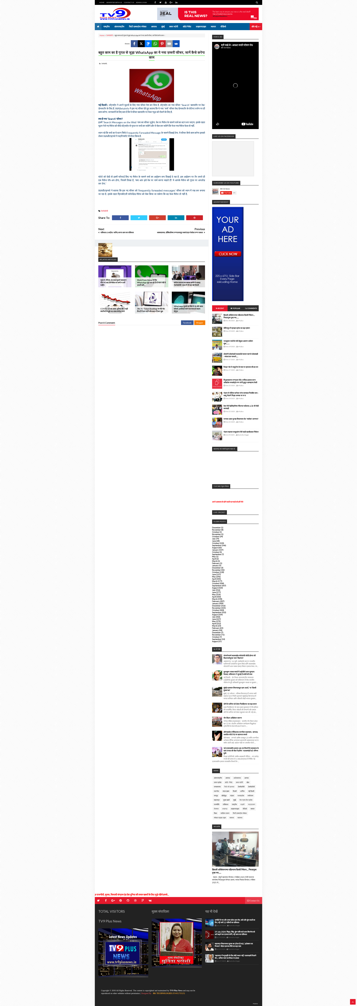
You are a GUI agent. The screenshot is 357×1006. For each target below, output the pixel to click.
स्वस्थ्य (232, 818)
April (214, 559)
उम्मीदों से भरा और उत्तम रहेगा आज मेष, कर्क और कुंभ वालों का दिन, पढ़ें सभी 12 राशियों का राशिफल (235, 921)
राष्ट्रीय (234, 804)
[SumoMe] (176, 43)
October (215, 532)
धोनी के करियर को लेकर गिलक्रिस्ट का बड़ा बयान (240, 704)
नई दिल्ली (251, 791)
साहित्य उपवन (225, 813)
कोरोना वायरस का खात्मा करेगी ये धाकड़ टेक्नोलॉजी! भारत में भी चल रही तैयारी (187, 283)
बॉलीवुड (224, 795)
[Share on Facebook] (120, 218)
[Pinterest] (162, 43)
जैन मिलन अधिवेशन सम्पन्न (233, 718)
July (213, 539)
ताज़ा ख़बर (226, 791)
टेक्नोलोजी (251, 787)
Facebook (187, 322)
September (216, 545)
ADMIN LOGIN (141, 2)
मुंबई (234, 800)
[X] (141, 43)
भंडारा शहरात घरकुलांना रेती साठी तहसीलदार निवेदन (241, 432)
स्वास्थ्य (239, 818)
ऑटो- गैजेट (228, 782)
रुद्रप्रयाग (251, 804)
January (215, 550)
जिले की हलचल (229, 787)
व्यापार (253, 809)
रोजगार (216, 809)
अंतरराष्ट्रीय (218, 778)
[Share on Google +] (157, 218)
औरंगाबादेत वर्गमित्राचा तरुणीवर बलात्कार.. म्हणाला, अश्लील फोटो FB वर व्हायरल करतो (241, 733)
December (216, 527)
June (214, 541)
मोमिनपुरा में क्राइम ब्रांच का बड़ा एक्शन (237, 328)
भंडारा (232, 795)
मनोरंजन (250, 795)
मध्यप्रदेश (241, 795)
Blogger (199, 322)
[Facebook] (134, 43)
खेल (248, 782)
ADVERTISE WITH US (114, 2)
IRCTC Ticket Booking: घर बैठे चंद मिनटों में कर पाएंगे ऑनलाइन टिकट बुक (151, 310)
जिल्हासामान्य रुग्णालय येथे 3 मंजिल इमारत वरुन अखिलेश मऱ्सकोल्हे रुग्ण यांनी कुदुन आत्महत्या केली (240, 381)
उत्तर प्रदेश (217, 782)
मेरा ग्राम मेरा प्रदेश (246, 800)
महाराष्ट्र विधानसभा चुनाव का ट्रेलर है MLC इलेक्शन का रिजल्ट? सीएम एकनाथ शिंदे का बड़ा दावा (234, 944)
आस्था (246, 778)
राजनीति (216, 804)
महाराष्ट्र (217, 800)
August (215, 548)
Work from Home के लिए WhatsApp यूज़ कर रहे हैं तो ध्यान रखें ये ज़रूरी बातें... (151, 282)
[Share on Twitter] (139, 218)
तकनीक (216, 791)
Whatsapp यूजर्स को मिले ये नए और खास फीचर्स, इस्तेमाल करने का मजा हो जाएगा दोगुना (188, 308)
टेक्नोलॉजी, (104, 63)
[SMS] (148, 43)
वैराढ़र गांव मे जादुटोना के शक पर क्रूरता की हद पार (241, 367)
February (215, 563)
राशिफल (225, 804)
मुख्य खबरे (226, 800)
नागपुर (216, 795)
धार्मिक (242, 791)
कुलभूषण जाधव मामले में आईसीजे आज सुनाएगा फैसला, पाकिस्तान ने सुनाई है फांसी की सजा (239, 672)
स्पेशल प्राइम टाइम (220, 818)
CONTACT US (129, 2)
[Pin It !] (194, 218)
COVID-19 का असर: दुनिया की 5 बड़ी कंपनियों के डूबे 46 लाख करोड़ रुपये (114, 310)
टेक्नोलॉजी (109, 35)
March (214, 561)
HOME (101, 2)
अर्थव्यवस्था (237, 778)
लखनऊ (224, 809)
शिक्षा (215, 813)
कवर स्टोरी (239, 782)
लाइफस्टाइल (235, 809)
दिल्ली (235, 791)
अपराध (227, 778)
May (214, 556)
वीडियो (245, 809)
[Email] (169, 43)
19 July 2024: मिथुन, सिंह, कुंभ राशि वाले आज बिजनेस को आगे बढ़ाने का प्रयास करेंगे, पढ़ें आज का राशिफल (235, 933)
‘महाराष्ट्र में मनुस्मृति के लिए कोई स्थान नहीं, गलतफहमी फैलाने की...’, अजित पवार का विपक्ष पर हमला (235, 956)
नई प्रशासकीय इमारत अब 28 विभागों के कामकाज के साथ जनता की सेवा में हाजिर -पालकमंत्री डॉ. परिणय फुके (241, 750)
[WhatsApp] (155, 43)
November (216, 530)
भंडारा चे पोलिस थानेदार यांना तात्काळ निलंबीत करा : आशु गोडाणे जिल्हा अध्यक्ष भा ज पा (241, 394)
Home (102, 35)
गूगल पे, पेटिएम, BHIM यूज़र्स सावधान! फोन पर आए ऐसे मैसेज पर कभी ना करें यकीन (113, 282)
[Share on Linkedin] (176, 218)
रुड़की (242, 804)
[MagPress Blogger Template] (119, 14)
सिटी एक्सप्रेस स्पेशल (240, 813)
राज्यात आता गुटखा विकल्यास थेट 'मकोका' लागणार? (241, 419)
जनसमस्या (217, 787)
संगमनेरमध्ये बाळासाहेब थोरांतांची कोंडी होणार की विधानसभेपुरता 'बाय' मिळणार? (240, 656)
